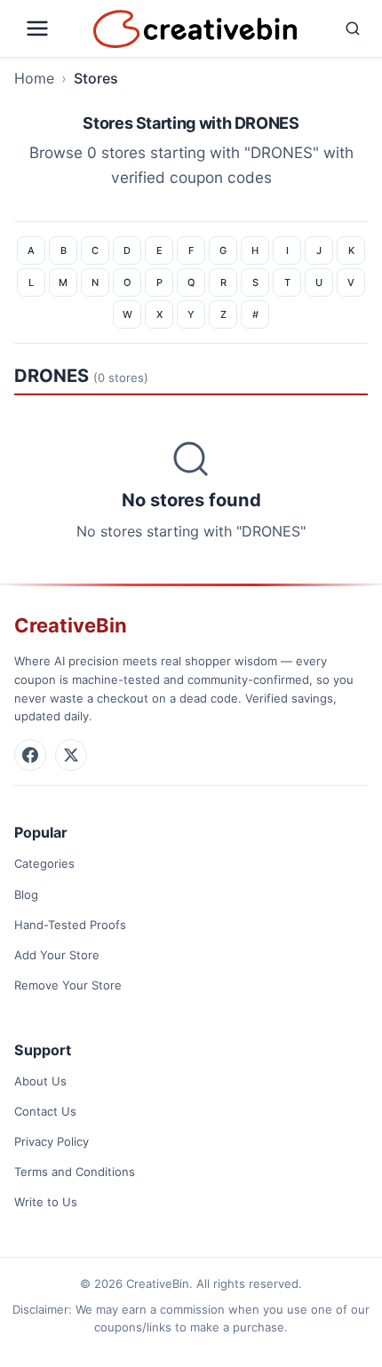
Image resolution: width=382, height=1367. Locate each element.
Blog (26, 894)
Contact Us (45, 1111)
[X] (71, 755)
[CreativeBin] (195, 29)
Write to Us (45, 1202)
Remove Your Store (68, 985)
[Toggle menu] (50, 28)
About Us (40, 1081)
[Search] (336, 28)
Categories (44, 863)
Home (34, 78)
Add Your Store (56, 955)
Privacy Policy (51, 1141)
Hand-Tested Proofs (70, 925)
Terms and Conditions (74, 1171)
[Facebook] (30, 755)
